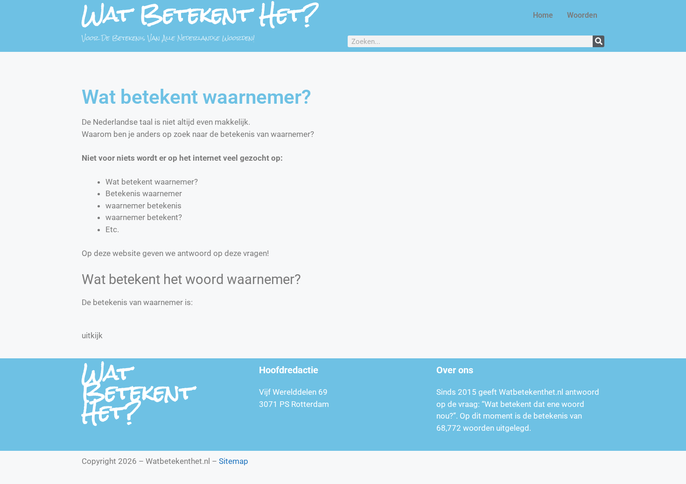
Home (543, 15)
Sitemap (233, 461)
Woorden (582, 15)
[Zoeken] (598, 41)
